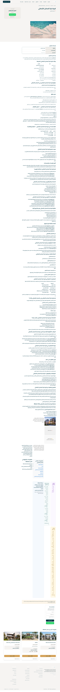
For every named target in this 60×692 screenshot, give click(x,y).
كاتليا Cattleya (41, 676)
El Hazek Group (14, 679)
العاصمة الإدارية (27, 670)
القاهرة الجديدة (27, 671)
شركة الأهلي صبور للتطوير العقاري (47, 401)
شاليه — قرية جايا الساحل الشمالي (46, 518)
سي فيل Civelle (40, 673)
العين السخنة (27, 678)
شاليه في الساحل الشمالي (37, 448)
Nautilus (31, 465)
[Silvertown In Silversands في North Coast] (12, 636)
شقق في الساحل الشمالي (36, 445)
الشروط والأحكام (11, 689)
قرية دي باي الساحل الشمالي (38, 476)
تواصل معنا (21, 1)
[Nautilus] (30, 636)
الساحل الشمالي (48, 5)
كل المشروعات (14, 668)
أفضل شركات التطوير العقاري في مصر (53, 534)
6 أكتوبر (28, 668)
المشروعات (44, 1)
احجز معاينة (47, 656)
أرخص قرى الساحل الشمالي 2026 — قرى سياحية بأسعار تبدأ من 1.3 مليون (53, 586)
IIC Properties (14, 684)
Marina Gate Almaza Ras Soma (27, 464)
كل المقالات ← (53, 595)
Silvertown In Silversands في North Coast (13, 642)
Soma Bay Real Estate (13, 681)
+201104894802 (52, 673)
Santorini (41, 473)
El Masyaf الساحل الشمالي (39, 469)
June (42, 466)
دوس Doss (41, 668)
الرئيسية (49, 1)
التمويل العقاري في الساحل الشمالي (39, 450)
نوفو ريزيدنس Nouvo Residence (38, 671)
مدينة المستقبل (27, 680)
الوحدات (41, 1)
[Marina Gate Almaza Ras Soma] (48, 636)
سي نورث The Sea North (39, 670)
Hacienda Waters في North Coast (27, 469)
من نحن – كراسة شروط (28, 1)
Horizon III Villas (40, 468)
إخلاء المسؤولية (6, 689)
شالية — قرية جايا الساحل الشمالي (46, 488)
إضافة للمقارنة (12, 16)
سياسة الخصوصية (16, 689)
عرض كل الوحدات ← (46, 524)
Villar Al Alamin (41, 464)
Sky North (41, 471)
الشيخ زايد (28, 675)
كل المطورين (14, 670)
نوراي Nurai (41, 675)
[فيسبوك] (55, 676)
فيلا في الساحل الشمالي (40, 446)
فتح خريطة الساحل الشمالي (39, 490)
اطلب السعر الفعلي (12, 14)
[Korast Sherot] (54, 1)
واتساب (54, 674)
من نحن (15, 673)
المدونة (33, 1)
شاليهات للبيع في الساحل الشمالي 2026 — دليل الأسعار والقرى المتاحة (53, 573)
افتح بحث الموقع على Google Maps (51, 90)
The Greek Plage (40, 474)
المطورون (37, 1)
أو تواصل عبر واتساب (50, 623)
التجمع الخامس (27, 676)
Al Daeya (15, 682)
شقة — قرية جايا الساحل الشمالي (46, 498)
